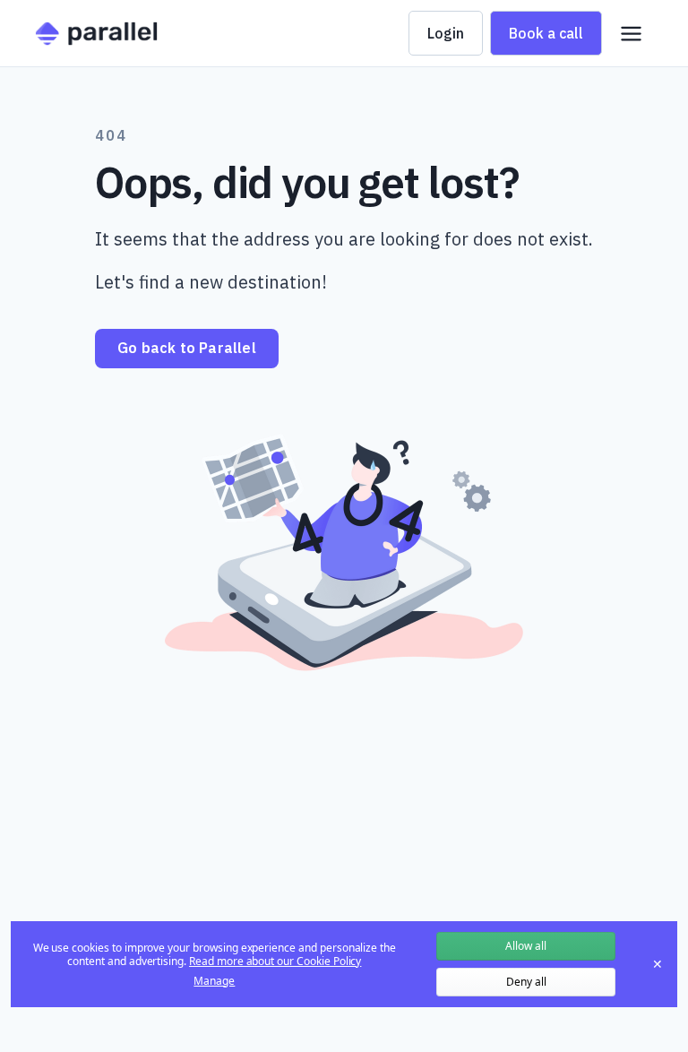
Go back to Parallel (186, 348)
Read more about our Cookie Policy (275, 961)
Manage (214, 981)
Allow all (525, 945)
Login (445, 33)
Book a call (546, 33)
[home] (96, 33)
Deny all (526, 981)
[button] (631, 33)
